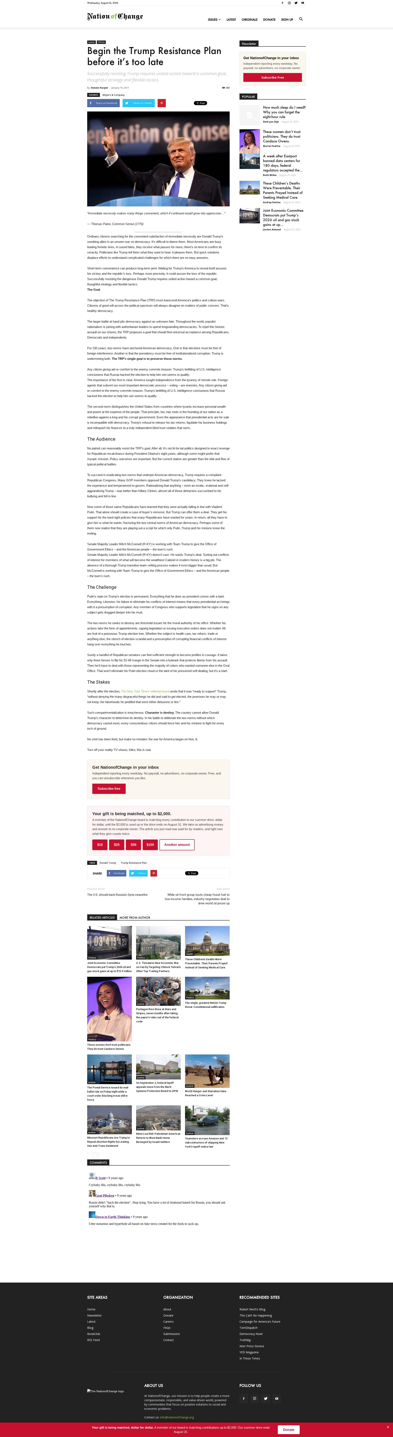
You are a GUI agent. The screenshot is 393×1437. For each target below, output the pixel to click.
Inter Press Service (251, 1346)
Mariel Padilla (271, 145)
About (167, 1309)
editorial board (145, 691)
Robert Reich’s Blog (252, 1309)
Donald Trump (108, 862)
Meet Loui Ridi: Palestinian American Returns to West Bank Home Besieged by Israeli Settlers (158, 1137)
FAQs (167, 1328)
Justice (91, 42)
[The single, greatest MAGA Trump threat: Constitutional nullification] (207, 988)
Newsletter (94, 1315)
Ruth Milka (270, 175)
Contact (168, 1340)
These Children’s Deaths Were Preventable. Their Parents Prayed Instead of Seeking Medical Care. (206, 963)
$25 (117, 844)
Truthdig (245, 1340)
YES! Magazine (249, 1352)
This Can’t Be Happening (255, 1315)
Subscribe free (109, 788)
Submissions (171, 1334)
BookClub (93, 1334)
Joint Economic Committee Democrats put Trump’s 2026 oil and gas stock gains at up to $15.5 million (109, 967)
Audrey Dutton (272, 202)
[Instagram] (289, 3)
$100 (150, 844)
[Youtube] (303, 3)
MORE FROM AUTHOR (135, 917)
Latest (231, 19)
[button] (301, 19)
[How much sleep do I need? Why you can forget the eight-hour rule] (249, 115)
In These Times (249, 1358)
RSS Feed (93, 1340)
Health (189, 954)
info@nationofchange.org (177, 1417)
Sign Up (287, 19)
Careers (168, 1321)
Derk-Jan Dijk (271, 121)
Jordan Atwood (272, 229)
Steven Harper (99, 87)
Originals (249, 19)
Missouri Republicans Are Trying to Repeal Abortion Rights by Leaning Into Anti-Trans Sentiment (108, 1141)
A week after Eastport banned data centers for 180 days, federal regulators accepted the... (283, 163)
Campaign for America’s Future (259, 1321)
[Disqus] (158, 1222)
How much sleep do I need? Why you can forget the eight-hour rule (284, 112)
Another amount (177, 844)
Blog (90, 1328)
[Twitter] (296, 3)
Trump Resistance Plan (134, 862)
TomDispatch (248, 1328)
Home (91, 1309)
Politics (101, 42)
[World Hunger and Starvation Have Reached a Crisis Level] (207, 1071)
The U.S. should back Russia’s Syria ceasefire (117, 895)
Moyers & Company (114, 94)
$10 (100, 844)
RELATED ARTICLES (102, 917)
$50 (133, 844)
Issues (212, 19)
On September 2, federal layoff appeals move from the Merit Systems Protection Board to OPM (157, 1087)
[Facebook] (282, 3)
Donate (269, 19)
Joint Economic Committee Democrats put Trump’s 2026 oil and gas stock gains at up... (283, 217)
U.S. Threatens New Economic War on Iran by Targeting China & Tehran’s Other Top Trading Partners (158, 967)
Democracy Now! (251, 1334)
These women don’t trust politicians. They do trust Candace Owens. (281, 136)
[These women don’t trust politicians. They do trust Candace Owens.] (109, 1009)
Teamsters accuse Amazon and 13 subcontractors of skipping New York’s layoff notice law (206, 1142)
